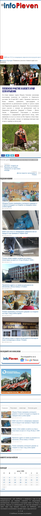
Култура (9, 60)
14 (26, 480)
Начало (3, 60)
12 (15, 480)
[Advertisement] (20, 30)
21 (26, 482)
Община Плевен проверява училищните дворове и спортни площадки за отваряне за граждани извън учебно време (19, 204)
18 (9, 482)
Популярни (13, 408)
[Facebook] (20, 511)
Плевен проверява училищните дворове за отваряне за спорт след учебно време (20, 312)
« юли (3, 489)
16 (37, 480)
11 (9, 480)
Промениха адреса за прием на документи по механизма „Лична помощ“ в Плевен (17, 286)
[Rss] (18, 511)
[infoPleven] (20, 5)
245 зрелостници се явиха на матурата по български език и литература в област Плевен (20, 339)
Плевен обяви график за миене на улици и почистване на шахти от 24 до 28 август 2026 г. (18, 259)
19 (15, 482)
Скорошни (5, 408)
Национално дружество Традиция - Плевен (24, 159)
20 (20, 482)
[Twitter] (22, 511)
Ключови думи (32, 408)
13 (20, 480)
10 (4, 480)
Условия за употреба (24, 513)
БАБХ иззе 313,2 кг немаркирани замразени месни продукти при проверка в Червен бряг (19, 232)
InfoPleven (14, 513)
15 (31, 480)
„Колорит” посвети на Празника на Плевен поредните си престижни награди (12, 167)
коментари (22, 408)
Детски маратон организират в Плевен (27, 173)
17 (4, 482)
